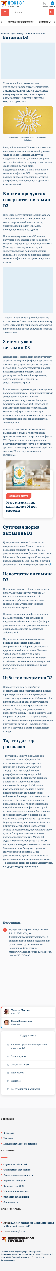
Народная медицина (14, 1180)
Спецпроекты (10, 1202)
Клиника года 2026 (13, 1185)
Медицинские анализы (16, 1191)
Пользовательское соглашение (20, 1143)
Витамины (39, 33)
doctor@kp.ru (18, 1231)
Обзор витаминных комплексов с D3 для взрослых (21, 506)
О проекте (8, 1132)
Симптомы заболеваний (16, 1169)
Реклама (8, 1138)
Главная (5, 33)
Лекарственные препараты (18, 1175)
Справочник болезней (20, 22)
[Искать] (51, 12)
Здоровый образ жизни (21, 33)
